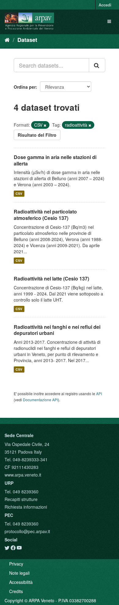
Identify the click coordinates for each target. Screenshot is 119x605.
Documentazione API (40, 399)
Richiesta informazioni (26, 507)
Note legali (19, 573)
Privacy (16, 564)
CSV (19, 193)
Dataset (27, 40)
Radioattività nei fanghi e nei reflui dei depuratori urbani (57, 330)
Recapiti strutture (21, 499)
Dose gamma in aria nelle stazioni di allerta (55, 160)
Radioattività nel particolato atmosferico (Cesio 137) (45, 214)
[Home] (7, 39)
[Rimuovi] (45, 125)
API (99, 393)
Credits (16, 591)
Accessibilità (21, 582)
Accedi (105, 5)
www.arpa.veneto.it (23, 475)
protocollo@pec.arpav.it (27, 531)
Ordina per (25, 87)
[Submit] (97, 65)
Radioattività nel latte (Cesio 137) (51, 278)
